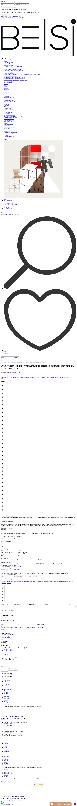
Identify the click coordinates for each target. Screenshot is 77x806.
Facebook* (6, 698)
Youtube (6, 700)
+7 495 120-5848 (8, 649)
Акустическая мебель (9, 115)
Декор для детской (8, 100)
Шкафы (6, 86)
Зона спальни (7, 104)
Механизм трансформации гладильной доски (15, 80)
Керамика (6, 89)
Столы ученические (9, 120)
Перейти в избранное (17, 800)
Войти (12, 16)
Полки (5, 90)
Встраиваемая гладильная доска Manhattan (14, 77)
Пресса (5, 681)
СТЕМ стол (7, 113)
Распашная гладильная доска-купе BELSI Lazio (16, 70)
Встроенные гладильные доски (12, 67)
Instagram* (6, 696)
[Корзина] (6, 351)
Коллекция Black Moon (9, 97)
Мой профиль (7, 689)
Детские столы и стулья (10, 101)
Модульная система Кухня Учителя (13, 116)
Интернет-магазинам (12, 204)
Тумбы (5, 123)
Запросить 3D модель (16, 372)
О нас (5, 685)
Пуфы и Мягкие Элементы (10, 117)
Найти (16, 357)
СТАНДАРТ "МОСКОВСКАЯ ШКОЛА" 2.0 (15, 66)
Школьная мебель (8, 65)
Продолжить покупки (6, 566)
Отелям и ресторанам (12, 205)
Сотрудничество (8, 200)
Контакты (6, 210)
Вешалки (6, 88)
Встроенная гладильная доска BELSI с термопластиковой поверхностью (22, 74)
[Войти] (6, 353)
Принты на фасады (8, 109)
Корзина (6, 692)
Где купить (6, 207)
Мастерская (7, 131)
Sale (5, 199)
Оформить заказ (17, 566)
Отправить (17, 569)
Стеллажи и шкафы (9, 133)
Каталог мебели (8, 59)
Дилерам (9, 201)
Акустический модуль (9, 127)
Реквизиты (6, 687)
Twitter (5, 701)
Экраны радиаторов (9, 124)
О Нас (5, 58)
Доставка (6, 693)
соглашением (23, 606)
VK (4, 697)
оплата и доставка (8, 208)
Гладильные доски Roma (10, 73)
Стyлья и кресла (8, 81)
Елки (5, 94)
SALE (5, 61)
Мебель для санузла (9, 106)
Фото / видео (7, 680)
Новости (6, 678)
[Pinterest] (75, 804)
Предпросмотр (4, 610)
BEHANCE (6, 704)
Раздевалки (6, 111)
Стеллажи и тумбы (8, 112)
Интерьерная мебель (9, 62)
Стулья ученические (9, 121)
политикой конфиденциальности (10, 606)
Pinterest (6, 702)
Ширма (5, 93)
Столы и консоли (8, 82)
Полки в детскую (8, 108)
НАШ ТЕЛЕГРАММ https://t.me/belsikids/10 (12, 17)
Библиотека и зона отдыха (10, 98)
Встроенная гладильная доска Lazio (13, 69)
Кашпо (5, 85)
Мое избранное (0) (5, 16)
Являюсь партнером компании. (10, 7)
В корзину (13, 516)
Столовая (6, 135)
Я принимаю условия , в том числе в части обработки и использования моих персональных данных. (37, 581)
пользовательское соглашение (12, 716)
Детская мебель (8, 63)
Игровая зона (7, 105)
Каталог (6, 682)
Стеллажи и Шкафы (9, 119)
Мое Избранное (8, 690)
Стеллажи (6, 92)
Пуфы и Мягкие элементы (10, 132)
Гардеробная (7, 128)
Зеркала (6, 84)
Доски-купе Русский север (10, 76)
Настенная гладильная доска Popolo (13, 72)
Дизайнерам (10, 203)
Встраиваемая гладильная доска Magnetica (14, 78)
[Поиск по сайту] (40, 288)
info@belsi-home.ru (8, 650)
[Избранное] (40, 350)
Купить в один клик (6, 516)
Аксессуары (7, 96)
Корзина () (17, 16)
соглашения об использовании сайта (23, 581)
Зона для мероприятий (9, 129)
